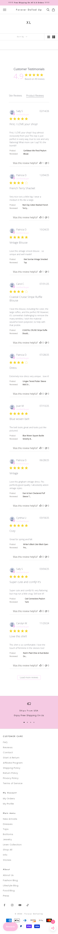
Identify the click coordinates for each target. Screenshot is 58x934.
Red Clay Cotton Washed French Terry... (35, 206)
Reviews (7, 747)
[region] (29, 709)
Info (5, 854)
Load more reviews (29, 677)
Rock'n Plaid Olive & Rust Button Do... (36, 655)
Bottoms (8, 834)
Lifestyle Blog (10, 885)
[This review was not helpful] (46, 163)
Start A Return (11, 757)
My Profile (8, 803)
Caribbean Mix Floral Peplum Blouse (34, 152)
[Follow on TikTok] (27, 905)
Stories (7, 859)
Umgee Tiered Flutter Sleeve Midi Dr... (34, 383)
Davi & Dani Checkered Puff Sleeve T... (34, 495)
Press (6, 895)
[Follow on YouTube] (19, 905)
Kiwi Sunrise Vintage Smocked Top (36, 261)
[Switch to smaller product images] (53, 37)
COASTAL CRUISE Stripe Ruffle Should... (34, 332)
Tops (5, 829)
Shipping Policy (11, 767)
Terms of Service (13, 783)
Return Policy (10, 772)
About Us (8, 875)
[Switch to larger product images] (48, 37)
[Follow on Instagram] (12, 905)
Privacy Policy (10, 778)
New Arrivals (10, 818)
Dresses (7, 824)
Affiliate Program (13, 762)
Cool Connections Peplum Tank (35, 600)
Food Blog (9, 890)
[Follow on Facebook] (4, 905)
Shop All (7, 849)
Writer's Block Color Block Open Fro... (35, 546)
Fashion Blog (10, 880)
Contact (8, 752)
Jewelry (7, 839)
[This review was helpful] (41, 163)
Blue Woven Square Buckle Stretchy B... (33, 437)
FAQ (5, 742)
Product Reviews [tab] (35, 95)
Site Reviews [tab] (15, 95)
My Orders (9, 798)
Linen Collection (12, 844)
